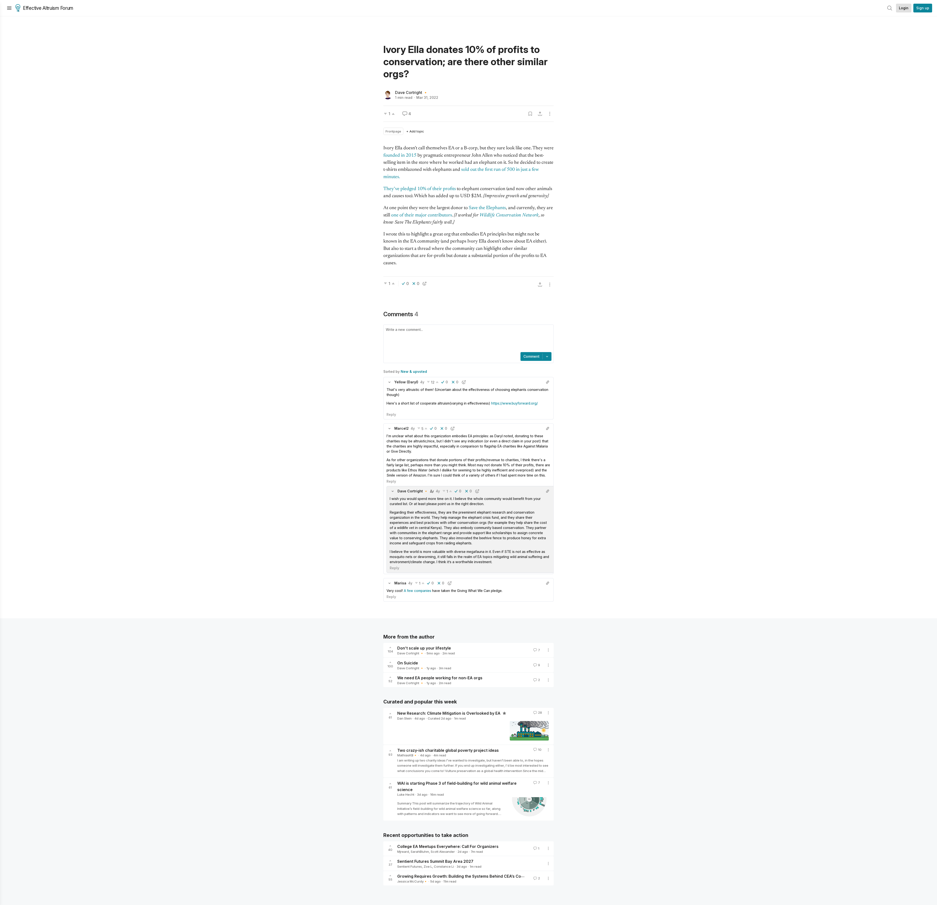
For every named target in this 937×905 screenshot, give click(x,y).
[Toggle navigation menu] (9, 8)
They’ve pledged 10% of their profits (419, 189)
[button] (389, 382)
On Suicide (407, 663)
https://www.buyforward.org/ (514, 403)
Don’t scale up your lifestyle (424, 648)
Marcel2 (401, 428)
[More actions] (550, 114)
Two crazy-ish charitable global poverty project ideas (448, 750)
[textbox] (467, 339)
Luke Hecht (405, 794)
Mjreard (403, 852)
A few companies (417, 591)
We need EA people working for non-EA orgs (439, 677)
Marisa (400, 583)
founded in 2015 (400, 155)
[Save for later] (530, 114)
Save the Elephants (487, 208)
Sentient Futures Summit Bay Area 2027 (435, 861)
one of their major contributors (421, 215)
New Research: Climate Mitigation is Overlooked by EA (449, 713)
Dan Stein (404, 718)
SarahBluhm (420, 852)
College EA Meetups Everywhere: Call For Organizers (448, 846)
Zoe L (428, 866)
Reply (391, 414)
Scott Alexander (443, 852)
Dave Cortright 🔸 (411, 92)
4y (422, 382)
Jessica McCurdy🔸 (412, 881)
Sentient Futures (409, 866)
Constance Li (444, 866)
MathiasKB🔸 (407, 755)
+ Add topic (415, 131)
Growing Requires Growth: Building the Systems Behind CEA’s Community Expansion (477, 876)
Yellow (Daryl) (406, 382)
